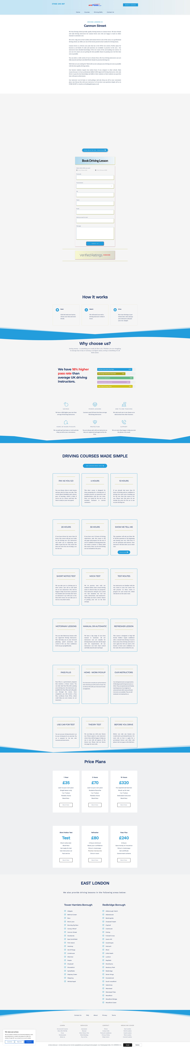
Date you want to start (82, 217)
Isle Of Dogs (71, 950)
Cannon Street (72, 932)
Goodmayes (109, 943)
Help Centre (105, 1037)
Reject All (19, 1042)
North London (128, 1031)
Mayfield (108, 960)
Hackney (70, 946)
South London (128, 1033)
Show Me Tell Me (62, 1031)
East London (127, 1029)
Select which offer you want (83, 168)
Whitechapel (71, 981)
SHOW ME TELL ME (124, 527)
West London (127, 1035)
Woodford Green (111, 1002)
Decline (137, 1045)
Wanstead (109, 988)
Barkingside (109, 918)
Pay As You (84, 1037)
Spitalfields (71, 971)
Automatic (84, 1029)
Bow (68, 918)
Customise (9, 1042)
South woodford (111, 981)
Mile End (70, 957)
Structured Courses (62, 1029)
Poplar (69, 960)
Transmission (79, 182)
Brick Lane (70, 921)
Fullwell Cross (110, 936)
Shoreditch (71, 967)
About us (62, 1037)
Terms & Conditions (105, 1033)
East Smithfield (72, 939)
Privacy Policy (106, 1035)
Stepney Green (72, 974)
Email (77, 208)
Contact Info (105, 1031)
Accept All (28, 1042)
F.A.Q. (62, 1033)
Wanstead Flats (111, 992)
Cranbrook (109, 928)
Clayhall (108, 925)
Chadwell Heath (111, 921)
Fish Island (71, 943)
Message (78, 226)
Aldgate (70, 911)
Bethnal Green (72, 914)
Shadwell (70, 964)
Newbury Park (110, 967)
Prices (106, 1029)
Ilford (107, 950)
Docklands (70, 936)
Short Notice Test (84, 1033)
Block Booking (84, 1035)
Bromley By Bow (72, 925)
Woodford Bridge (111, 999)
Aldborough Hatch (112, 911)
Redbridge (109, 971)
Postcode (78, 174)
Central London (127, 1037)
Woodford (109, 995)
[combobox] (95, 186)
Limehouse (71, 953)
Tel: (77, 191)
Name (77, 200)
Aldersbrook (110, 914)
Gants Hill (109, 939)
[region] (19, 1037)
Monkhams (109, 964)
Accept (127, 1045)
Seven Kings (110, 974)
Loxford (108, 957)
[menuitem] (78, 12)
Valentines (109, 985)
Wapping (70, 978)
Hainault (108, 946)
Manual (84, 1031)
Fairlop (108, 932)
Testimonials (62, 1035)
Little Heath (109, 953)
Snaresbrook (110, 978)
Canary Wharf (71, 928)
